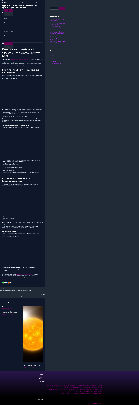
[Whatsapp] (3, 283)
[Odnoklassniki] (9, 283)
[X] (11, 283)
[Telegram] (5, 283)
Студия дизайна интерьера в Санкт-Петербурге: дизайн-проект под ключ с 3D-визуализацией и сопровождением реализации (75, 389)
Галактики (6, 35)
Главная (6, 6)
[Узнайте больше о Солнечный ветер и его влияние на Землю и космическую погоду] (12, 308)
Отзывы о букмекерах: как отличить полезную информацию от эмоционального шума (83, 387)
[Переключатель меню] (8, 10)
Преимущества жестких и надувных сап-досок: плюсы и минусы (88, 391)
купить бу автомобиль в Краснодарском (19, 59)
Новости (6, 18)
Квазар (4, 2)
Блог (9, 47)
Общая (9, 14)
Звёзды (5, 27)
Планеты (6, 22)
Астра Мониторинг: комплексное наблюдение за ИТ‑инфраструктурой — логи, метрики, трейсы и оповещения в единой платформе (73, 385)
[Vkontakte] (7, 283)
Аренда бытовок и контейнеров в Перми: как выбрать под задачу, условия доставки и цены (82, 393)
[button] (8, 7)
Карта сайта (99, 401)
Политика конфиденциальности (95, 403)
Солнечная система (8, 31)
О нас (5, 40)
